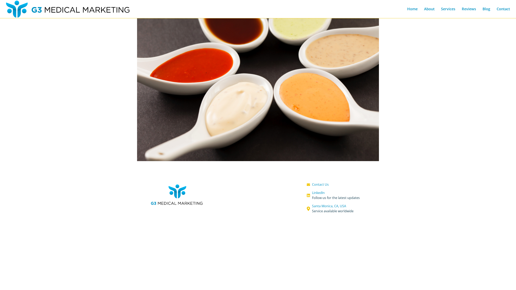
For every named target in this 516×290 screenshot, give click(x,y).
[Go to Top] (509, 283)
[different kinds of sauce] (258, 80)
